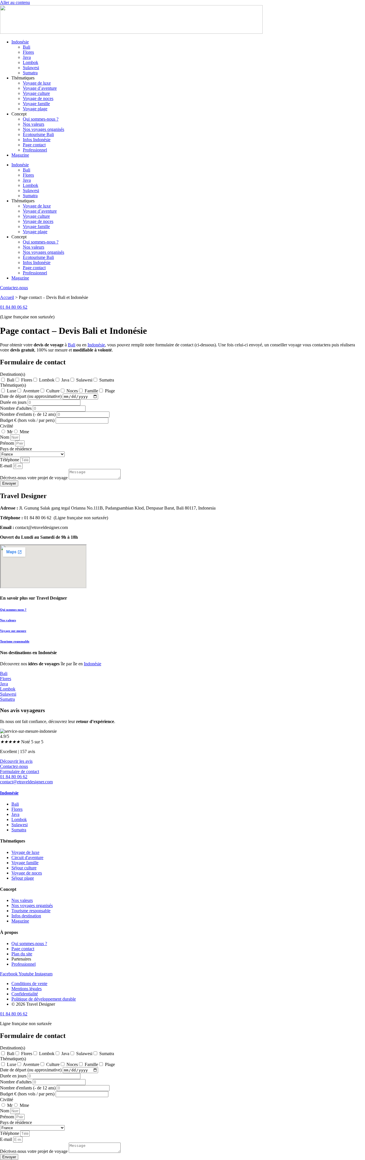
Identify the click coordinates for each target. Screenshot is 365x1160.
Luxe (11, 390)
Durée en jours (14, 402)
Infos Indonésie (36, 139)
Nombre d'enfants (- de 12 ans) (28, 414)
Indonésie (20, 41)
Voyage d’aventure (40, 88)
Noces (72, 390)
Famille (91, 390)
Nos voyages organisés (43, 129)
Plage (110, 390)
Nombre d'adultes (16, 408)
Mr (10, 431)
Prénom (7, 443)
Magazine (20, 155)
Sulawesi (31, 67)
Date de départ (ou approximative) (31, 396)
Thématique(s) (13, 385)
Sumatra (30, 72)
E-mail (6, 465)
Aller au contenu (15, 2)
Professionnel (35, 149)
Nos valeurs (33, 124)
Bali (26, 47)
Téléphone (10, 459)
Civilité (6, 426)
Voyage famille (36, 103)
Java (27, 57)
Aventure (31, 390)
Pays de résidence (16, 448)
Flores (28, 52)
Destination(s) (12, 374)
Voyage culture (36, 93)
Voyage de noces (38, 98)
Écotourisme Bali (38, 134)
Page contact (34, 144)
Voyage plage (35, 108)
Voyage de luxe (37, 83)
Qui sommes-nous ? (40, 119)
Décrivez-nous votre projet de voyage (34, 477)
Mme (24, 431)
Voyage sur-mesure (13, 630)
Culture (53, 390)
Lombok (30, 62)
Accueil (7, 297)
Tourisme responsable (14, 641)
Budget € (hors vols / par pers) (28, 420)
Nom (5, 437)
